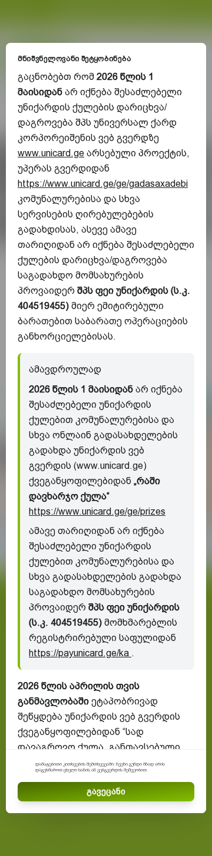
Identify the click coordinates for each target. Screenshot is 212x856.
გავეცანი (106, 791)
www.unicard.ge (51, 153)
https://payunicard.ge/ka (80, 653)
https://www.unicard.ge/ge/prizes (97, 511)
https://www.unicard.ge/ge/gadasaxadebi (103, 184)
